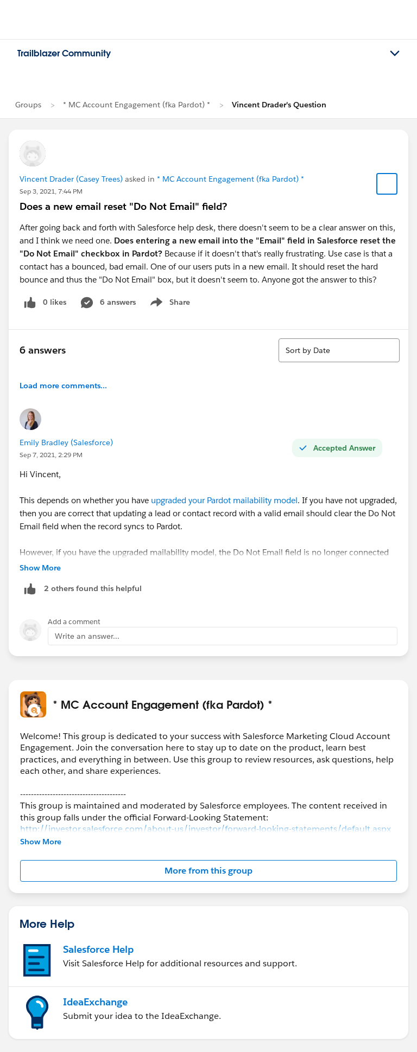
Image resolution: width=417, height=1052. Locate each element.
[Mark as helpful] (30, 588)
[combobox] (339, 350)
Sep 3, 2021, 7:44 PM (51, 191)
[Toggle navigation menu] (394, 54)
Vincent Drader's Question (279, 105)
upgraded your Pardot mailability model (224, 500)
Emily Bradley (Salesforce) (66, 442)
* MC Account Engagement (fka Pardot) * (136, 105)
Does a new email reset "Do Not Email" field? (123, 206)
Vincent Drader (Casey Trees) (71, 179)
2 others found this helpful (93, 588)
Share (169, 304)
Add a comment (74, 621)
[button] (208, 871)
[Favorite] (387, 184)
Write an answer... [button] (87, 636)
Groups (28, 105)
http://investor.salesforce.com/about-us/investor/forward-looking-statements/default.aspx (205, 829)
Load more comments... (63, 385)
